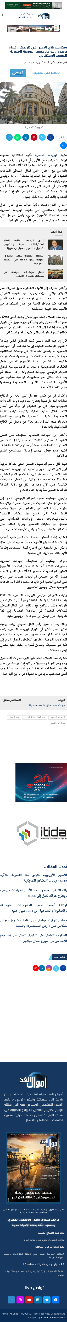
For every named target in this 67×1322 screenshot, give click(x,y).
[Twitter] (47, 1299)
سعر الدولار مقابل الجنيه (35, 717)
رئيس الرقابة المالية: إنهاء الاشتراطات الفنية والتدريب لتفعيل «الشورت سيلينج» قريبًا (24, 244)
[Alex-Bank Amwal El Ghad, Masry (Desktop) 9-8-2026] (33, 5)
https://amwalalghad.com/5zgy (46, 705)
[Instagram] (20, 1299)
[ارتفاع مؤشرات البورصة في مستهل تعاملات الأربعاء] (55, 274)
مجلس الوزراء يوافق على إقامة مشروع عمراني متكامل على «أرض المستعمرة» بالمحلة (33, 923)
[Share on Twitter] (42, 137)
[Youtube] (29, 1299)
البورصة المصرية (46, 155)
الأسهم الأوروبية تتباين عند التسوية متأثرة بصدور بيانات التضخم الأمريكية (33, 878)
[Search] (3, 16)
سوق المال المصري (57, 723)
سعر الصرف (14, 717)
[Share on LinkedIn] (25, 137)
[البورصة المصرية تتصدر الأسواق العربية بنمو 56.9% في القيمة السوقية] (55, 260)
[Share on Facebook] (50, 137)
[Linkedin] (38, 1299)
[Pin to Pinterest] (34, 137)
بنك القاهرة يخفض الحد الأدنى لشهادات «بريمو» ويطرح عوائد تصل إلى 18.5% (33, 893)
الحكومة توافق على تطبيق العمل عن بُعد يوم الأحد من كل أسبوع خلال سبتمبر (33, 938)
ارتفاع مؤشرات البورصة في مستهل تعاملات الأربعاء (24, 274)
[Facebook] (55, 1299)
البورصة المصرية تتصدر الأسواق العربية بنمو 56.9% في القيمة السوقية (24, 259)
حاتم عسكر (56, 62)
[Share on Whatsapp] (17, 137)
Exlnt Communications (52, 1317)
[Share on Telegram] (9, 137)
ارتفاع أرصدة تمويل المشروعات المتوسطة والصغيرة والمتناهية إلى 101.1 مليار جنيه (33, 908)
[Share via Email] (63, 145)
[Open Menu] (63, 16)
